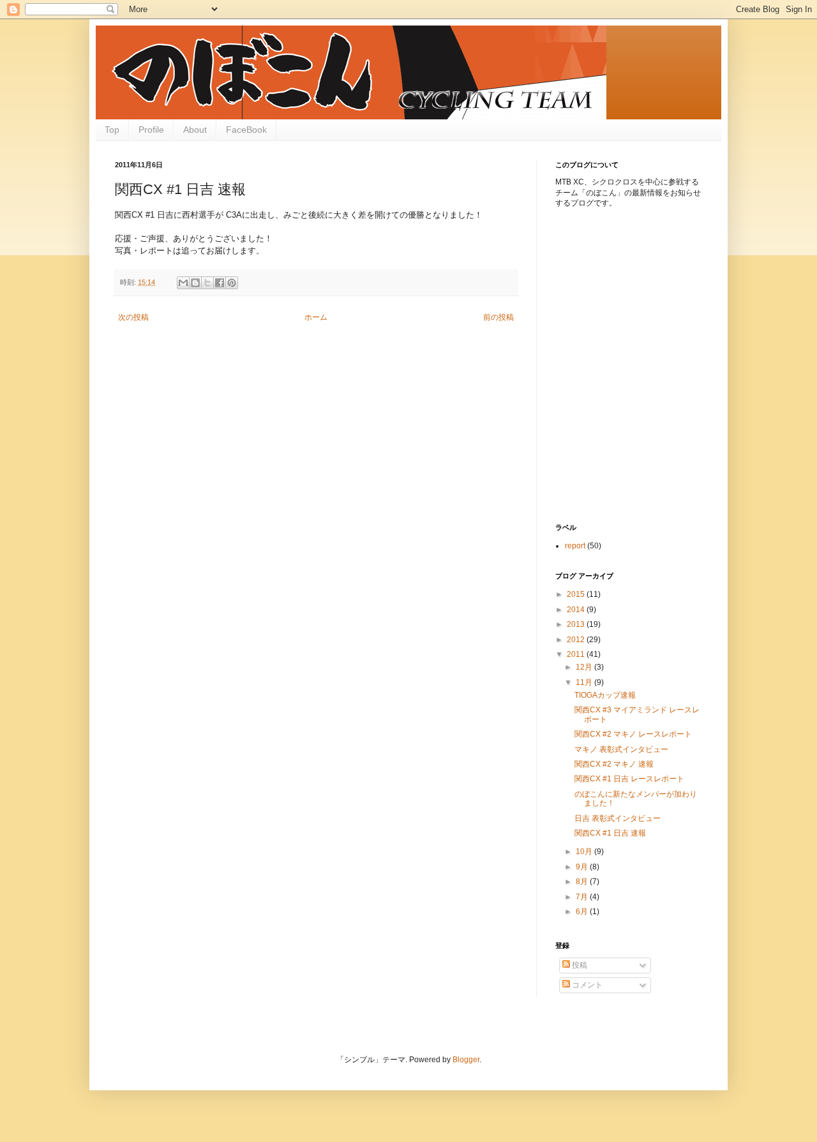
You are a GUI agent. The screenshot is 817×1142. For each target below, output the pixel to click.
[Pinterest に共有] (231, 282)
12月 (585, 667)
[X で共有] (207, 282)
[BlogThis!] (195, 282)
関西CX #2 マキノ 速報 (614, 764)
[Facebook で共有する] (219, 282)
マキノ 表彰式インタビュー (621, 749)
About (195, 129)
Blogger (466, 1059)
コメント (586, 984)
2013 (577, 624)
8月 (583, 881)
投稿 (578, 965)
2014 (577, 609)
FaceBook (246, 129)
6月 (583, 911)
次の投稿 (133, 317)
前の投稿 (498, 317)
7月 (583, 896)
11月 (585, 682)
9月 (583, 866)
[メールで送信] (183, 282)
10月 (585, 851)
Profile (151, 129)
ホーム (315, 317)
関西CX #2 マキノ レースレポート (633, 734)
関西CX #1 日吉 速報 (610, 833)
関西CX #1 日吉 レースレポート (629, 778)
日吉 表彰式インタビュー (617, 818)
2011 (577, 654)
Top (112, 129)
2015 (577, 594)
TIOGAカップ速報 (605, 695)
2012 (577, 639)
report (575, 545)
